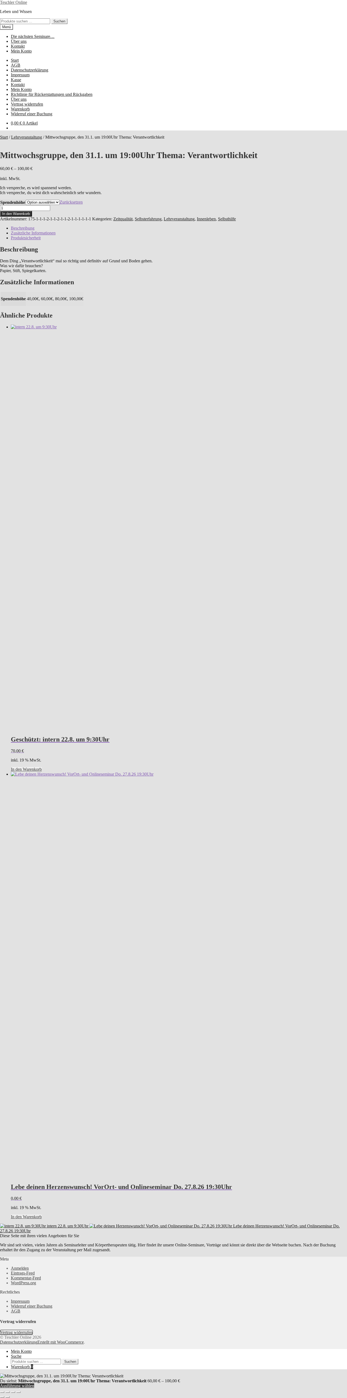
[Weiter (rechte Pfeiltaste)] (7, 1397)
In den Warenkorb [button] (26, 769)
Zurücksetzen (71, 202)
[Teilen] (13, 1392)
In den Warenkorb (16, 214)
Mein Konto (21, 51)
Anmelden (20, 1268)
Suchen (59, 21)
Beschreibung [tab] (22, 228)
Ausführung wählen (17, 1385)
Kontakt (18, 46)
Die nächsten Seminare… (32, 36)
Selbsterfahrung (148, 219)
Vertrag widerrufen (27, 104)
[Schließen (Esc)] (18, 1392)
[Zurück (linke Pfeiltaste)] (2, 1397)
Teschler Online (13, 2)
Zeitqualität (123, 219)
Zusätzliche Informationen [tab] (33, 233)
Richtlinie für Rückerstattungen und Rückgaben (51, 94)
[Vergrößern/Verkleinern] (2, 1392)
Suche (16, 1356)
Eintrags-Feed (23, 1273)
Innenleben (206, 219)
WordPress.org (23, 1283)
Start (15, 60)
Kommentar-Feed (26, 1278)
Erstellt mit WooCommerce (60, 1342)
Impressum (20, 75)
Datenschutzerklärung (29, 70)
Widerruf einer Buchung (31, 114)
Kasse (16, 79)
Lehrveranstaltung (26, 137)
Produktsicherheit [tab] (26, 238)
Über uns (19, 41)
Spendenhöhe (12, 202)
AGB (15, 65)
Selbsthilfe (227, 219)
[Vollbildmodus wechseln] (7, 1392)
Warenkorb (20, 109)
